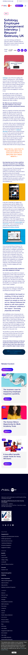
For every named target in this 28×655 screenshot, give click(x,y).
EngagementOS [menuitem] (4, 534)
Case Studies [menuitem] (4, 628)
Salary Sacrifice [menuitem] (4, 585)
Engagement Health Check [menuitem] (6, 630)
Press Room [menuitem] (3, 606)
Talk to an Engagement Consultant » (14, 352)
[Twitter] (3, 525)
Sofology (5, 77)
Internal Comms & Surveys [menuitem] (6, 541)
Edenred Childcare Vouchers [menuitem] (7, 564)
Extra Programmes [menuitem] (5, 578)
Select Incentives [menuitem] (4, 582)
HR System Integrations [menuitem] (6, 545)
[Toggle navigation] (25, 5)
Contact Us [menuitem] (3, 608)
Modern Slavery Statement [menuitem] (7, 615)
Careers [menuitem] (3, 612)
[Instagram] (10, 525)
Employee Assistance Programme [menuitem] (8, 587)
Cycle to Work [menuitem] (4, 557)
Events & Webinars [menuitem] (5, 621)
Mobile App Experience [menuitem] (6, 538)
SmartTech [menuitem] (3, 555)
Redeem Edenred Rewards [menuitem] (6, 639)
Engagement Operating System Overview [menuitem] (10, 536)
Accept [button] (14, 652)
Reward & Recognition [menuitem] (6, 573)
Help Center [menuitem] (3, 635)
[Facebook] (8, 525)
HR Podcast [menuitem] (3, 626)
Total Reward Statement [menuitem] (6, 543)
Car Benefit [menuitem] (3, 562)
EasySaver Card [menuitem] (4, 569)
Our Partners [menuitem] (4, 597)
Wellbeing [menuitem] (3, 575)
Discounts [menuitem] (3, 567)
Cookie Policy (4, 649)
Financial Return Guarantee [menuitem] (7, 601)
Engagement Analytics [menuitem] (6, 547)
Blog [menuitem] (2, 624)
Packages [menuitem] (3, 599)
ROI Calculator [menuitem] (4, 633)
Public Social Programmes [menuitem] (6, 580)
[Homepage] (6, 6)
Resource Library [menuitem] (4, 619)
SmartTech (6, 224)
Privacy (22, 648)
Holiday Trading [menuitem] (4, 559)
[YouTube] (13, 525)
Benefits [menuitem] (3, 553)
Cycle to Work (18, 222)
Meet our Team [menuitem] (4, 595)
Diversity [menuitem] (3, 610)
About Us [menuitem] (3, 593)
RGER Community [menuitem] (5, 604)
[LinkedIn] (5, 525)
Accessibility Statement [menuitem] (6, 637)
